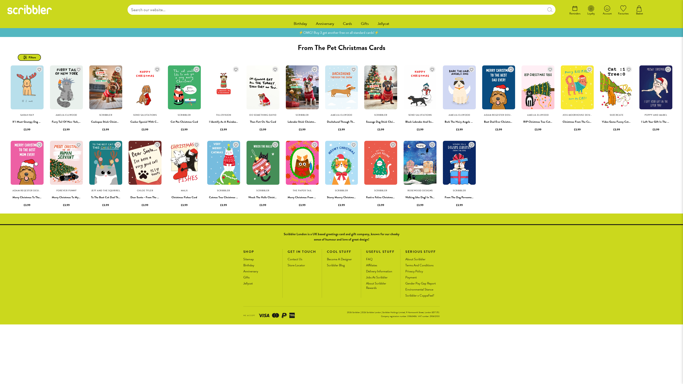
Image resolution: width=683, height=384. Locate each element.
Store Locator (296, 265)
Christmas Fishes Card (184, 197)
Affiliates (371, 265)
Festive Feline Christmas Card (383, 197)
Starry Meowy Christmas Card (344, 197)
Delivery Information (379, 271)
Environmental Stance (419, 289)
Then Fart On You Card (263, 122)
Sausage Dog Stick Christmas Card (386, 122)
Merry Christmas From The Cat (305, 197)
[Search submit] (550, 10)
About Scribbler (415, 259)
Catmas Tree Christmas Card (225, 197)
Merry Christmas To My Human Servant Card (77, 197)
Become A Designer (339, 259)
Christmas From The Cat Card (580, 122)
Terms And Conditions (419, 265)
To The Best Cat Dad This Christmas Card (115, 197)
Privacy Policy (414, 271)
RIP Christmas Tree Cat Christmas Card (546, 122)
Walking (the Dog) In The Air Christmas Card (431, 197)
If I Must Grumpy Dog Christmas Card (34, 122)
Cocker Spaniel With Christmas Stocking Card (156, 122)
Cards (347, 23)
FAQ (369, 259)
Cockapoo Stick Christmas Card (109, 122)
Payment (411, 277)
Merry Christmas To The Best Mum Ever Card (38, 197)
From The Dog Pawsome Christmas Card (467, 197)
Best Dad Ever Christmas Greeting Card (506, 122)
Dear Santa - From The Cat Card (149, 197)
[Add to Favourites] (39, 69)
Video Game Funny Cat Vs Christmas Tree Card (629, 122)
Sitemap (248, 259)
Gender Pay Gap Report (420, 283)
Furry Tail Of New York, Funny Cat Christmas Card (81, 122)
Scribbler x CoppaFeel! (419, 295)
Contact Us (295, 259)
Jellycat (383, 23)
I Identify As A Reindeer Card (226, 122)
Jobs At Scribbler (377, 277)
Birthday (300, 23)
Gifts (365, 23)
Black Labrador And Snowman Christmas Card (431, 122)
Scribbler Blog (336, 265)
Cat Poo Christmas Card (184, 122)
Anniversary (325, 23)
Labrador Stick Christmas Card (305, 122)
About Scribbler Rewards (376, 285)
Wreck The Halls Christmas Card (266, 197)
